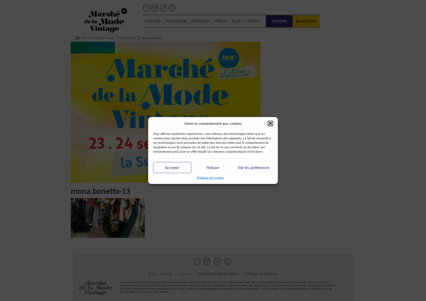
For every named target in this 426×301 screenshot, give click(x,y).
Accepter (172, 167)
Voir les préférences (254, 167)
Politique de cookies (210, 178)
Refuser (213, 167)
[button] (270, 123)
